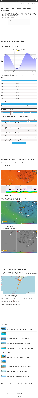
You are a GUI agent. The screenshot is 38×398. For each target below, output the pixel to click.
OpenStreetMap (30, 293)
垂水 (26, 298)
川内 (4, 298)
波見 (19, 301)
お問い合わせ (7, 393)
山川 (16, 298)
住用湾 (7, 301)
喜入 (18, 298)
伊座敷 (31, 298)
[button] (35, 223)
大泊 (33, 298)
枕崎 (14, 298)
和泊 (14, 301)
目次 (10, 20)
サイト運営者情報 (19, 393)
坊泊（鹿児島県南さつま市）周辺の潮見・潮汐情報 (17, 24)
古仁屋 (5, 301)
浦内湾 (7, 298)
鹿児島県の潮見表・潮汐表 (10, 17)
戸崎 (12, 298)
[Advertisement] (19, 32)
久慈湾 (2, 301)
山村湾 (12, 301)
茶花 (16, 301)
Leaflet (27, 293)
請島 (9, 301)
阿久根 (2, 298)
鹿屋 (29, 298)
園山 (24, 298)
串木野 (9, 298)
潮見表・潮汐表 (4, 17)
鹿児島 (21, 298)
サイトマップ (31, 393)
